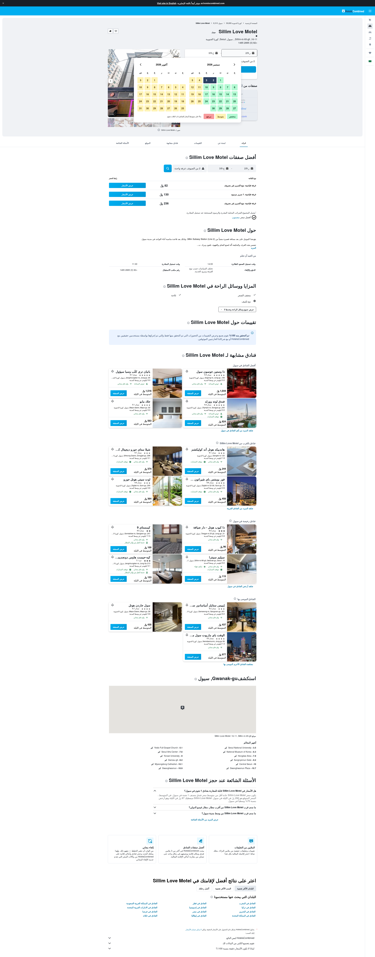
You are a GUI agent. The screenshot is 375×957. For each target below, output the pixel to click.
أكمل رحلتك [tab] (204, 888)
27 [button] (234, 108)
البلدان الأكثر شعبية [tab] (245, 888)
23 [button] (213, 101)
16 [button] (213, 94)
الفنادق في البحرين (247, 911)
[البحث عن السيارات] (370, 32)
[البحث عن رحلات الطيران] (370, 20)
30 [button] (213, 108)
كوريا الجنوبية (237, 23)
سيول (220, 23)
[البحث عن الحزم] (370, 38)
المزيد (253, 247)
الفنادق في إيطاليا (198, 915)
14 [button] (227, 94)
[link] (237, 430)
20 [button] (234, 101)
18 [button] (199, 94)
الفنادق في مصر (199, 911)
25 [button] (199, 101)
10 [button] (206, 87)
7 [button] (227, 87)
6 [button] (234, 87)
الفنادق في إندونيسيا (197, 907)
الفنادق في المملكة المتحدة (243, 915)
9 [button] (213, 87)
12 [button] (192, 87)
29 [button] (220, 108)
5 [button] (192, 80)
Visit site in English (166, 3)
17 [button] (206, 94)
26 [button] (192, 101)
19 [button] (192, 94)
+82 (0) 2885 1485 (247, 42)
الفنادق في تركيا (248, 907)
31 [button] (140, 108)
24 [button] (206, 101)
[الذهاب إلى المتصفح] (370, 44)
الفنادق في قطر (199, 903)
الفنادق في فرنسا (149, 911)
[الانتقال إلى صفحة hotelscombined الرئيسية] (353, 11)
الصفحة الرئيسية (251, 23)
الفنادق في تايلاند (150, 915)
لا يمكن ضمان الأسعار (194, 929)
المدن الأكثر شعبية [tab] (223, 888)
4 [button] (199, 80)
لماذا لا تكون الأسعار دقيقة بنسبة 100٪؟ (235, 948)
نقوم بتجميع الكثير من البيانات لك (238, 943)
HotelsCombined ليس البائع (240, 938)
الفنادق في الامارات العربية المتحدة (142, 907)
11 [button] (199, 87)
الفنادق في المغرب (247, 903)
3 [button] (206, 80)
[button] (3, 3)
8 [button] (220, 87)
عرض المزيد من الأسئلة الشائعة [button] (204, 819)
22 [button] (220, 101)
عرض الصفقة (193, 393)
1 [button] (220, 80)
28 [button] (227, 108)
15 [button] (220, 94)
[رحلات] (370, 53)
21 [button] (227, 101)
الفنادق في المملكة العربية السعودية (141, 903)
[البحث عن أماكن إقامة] (370, 26)
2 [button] (213, 80)
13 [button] (234, 94)
